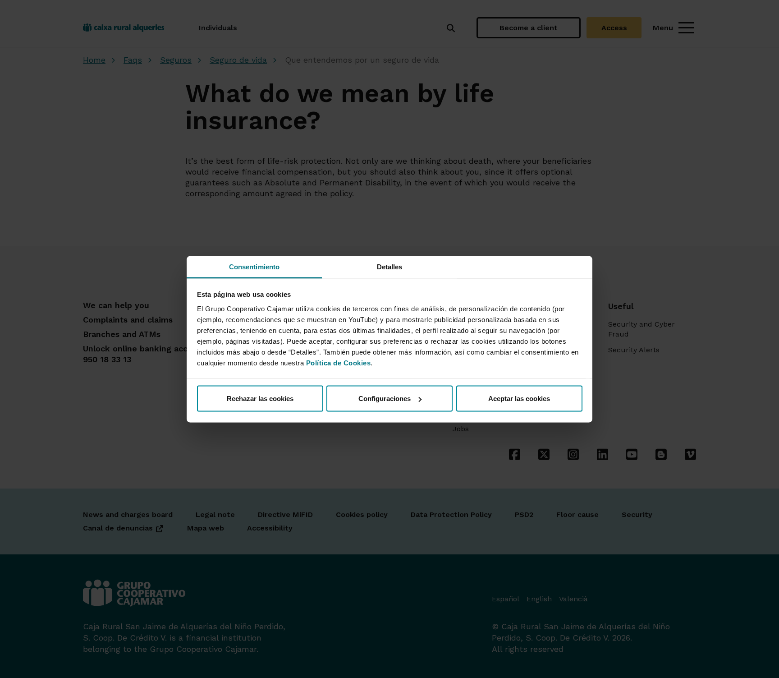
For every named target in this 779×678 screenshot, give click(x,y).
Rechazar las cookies (260, 398)
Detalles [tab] (390, 266)
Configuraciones (384, 398)
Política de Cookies (338, 362)
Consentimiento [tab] (254, 266)
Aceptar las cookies (519, 398)
